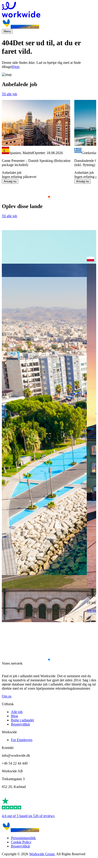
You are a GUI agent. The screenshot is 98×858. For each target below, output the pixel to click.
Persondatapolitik (23, 838)
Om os (6, 696)
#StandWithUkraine (25, 27)
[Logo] (49, 10)
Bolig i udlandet (22, 720)
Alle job (17, 712)
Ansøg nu (10, 181)
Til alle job (9, 94)
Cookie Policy (21, 842)
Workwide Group (41, 854)
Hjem (15, 67)
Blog (14, 716)
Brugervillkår (20, 724)
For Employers (21, 740)
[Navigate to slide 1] (49, 197)
